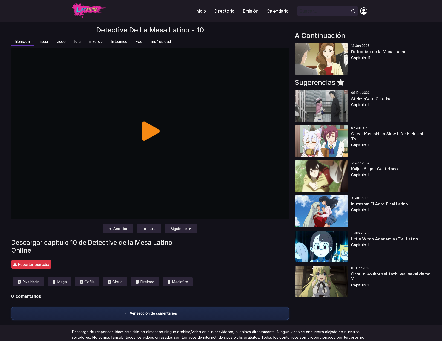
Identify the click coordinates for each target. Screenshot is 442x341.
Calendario (278, 11)
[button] (365, 11)
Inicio (200, 11)
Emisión (251, 11)
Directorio (224, 11)
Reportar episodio (33, 264)
